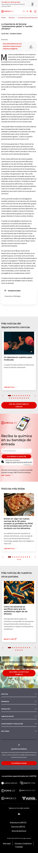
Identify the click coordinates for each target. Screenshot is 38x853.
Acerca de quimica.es (19, 831)
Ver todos (6, 475)
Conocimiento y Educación (12, 724)
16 (20, 398)
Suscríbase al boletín (16, 456)
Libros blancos (7, 716)
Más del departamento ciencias (19, 405)
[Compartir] (27, 11)
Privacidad (19, 847)
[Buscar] (23, 11)
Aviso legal (7, 843)
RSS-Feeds (5, 731)
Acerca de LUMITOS (18, 826)
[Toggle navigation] (35, 11)
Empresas (5, 701)
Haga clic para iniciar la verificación (19, 462)
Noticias (4, 694)
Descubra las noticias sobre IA (19, 673)
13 (13, 398)
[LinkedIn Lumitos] (19, 814)
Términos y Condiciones (23, 843)
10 (29, 395)
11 (9, 398)
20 (28, 398)
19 (26, 398)
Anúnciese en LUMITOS (18, 822)
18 (24, 398)
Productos (5, 709)
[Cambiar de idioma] (30, 11)
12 (11, 398)
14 (15, 398)
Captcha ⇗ (28, 464)
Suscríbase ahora (19, 763)
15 (17, 398)
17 (22, 398)
